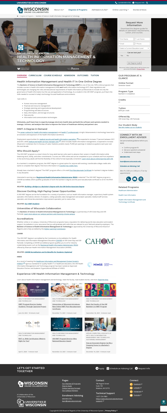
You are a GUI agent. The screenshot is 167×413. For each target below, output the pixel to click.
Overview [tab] (22, 75)
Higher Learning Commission (54, 229)
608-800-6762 (125, 157)
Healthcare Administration (128, 190)
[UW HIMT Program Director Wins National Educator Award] (66, 324)
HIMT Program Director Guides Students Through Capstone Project (32, 305)
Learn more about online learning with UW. (97, 159)
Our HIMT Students (32, 204)
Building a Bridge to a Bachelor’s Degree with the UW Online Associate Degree (54, 187)
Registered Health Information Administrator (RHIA (57, 177)
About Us (58, 10)
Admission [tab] (69, 75)
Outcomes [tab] (82, 75)
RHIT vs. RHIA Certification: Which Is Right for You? (32, 340)
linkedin (137, 388)
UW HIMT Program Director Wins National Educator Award (64, 340)
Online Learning (119, 10)
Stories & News (139, 10)
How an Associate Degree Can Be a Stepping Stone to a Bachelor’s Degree (99, 345)
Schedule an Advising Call (130, 166)
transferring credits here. (68, 166)
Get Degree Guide (134, 63)
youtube (137, 395)
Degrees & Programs (77, 10)
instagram (137, 392)
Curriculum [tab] (35, 75)
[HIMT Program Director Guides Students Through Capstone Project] (33, 290)
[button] (138, 3)
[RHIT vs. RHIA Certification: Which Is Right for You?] (33, 324)
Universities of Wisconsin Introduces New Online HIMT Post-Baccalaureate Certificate (66, 306)
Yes (122, 56)
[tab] (101, 75)
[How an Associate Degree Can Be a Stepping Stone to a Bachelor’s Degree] (100, 324)
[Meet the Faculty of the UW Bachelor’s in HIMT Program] (100, 290)
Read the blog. (103, 280)
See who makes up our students (130, 127)
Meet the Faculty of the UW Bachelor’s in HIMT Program (96, 305)
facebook (137, 384)
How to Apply (67, 386)
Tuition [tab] (95, 75)
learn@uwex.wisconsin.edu (130, 161)
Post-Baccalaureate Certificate (80, 170)
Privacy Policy (141, 69)
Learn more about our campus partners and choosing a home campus (49, 214)
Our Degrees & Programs (71, 384)
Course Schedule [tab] (53, 75)
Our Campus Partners (70, 391)
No (128, 56)
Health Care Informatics (127, 195)
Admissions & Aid (99, 10)
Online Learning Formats (71, 388)
